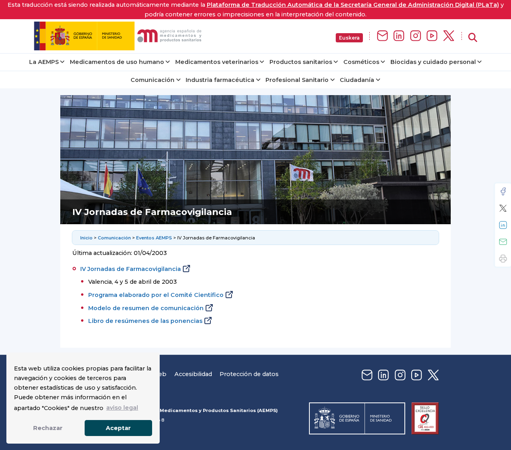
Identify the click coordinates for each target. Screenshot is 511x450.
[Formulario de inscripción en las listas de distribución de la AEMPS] (382, 36)
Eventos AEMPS (154, 238)
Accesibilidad (193, 374)
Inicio (86, 238)
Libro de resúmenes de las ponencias (145, 321)
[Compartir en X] (503, 208)
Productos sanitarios (300, 62)
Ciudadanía (357, 80)
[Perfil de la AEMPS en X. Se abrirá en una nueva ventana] (448, 36)
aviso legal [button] (122, 407)
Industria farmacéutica (220, 80)
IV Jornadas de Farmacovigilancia (130, 269)
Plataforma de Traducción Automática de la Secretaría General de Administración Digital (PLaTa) (353, 4)
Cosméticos (361, 62)
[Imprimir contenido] (503, 259)
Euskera (349, 38)
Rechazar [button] (48, 428)
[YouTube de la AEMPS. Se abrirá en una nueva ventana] (432, 36)
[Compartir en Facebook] (503, 191)
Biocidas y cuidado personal (433, 62)
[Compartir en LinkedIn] (503, 225)
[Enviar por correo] (503, 242)
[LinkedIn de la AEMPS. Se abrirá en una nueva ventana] (398, 36)
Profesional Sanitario (297, 80)
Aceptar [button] (118, 428)
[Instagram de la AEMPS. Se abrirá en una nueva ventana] (415, 36)
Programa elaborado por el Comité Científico (156, 295)
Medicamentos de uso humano (117, 62)
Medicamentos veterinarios (216, 62)
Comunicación (152, 80)
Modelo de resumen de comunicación (146, 308)
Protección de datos (249, 374)
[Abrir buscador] (472, 37)
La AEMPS (44, 62)
